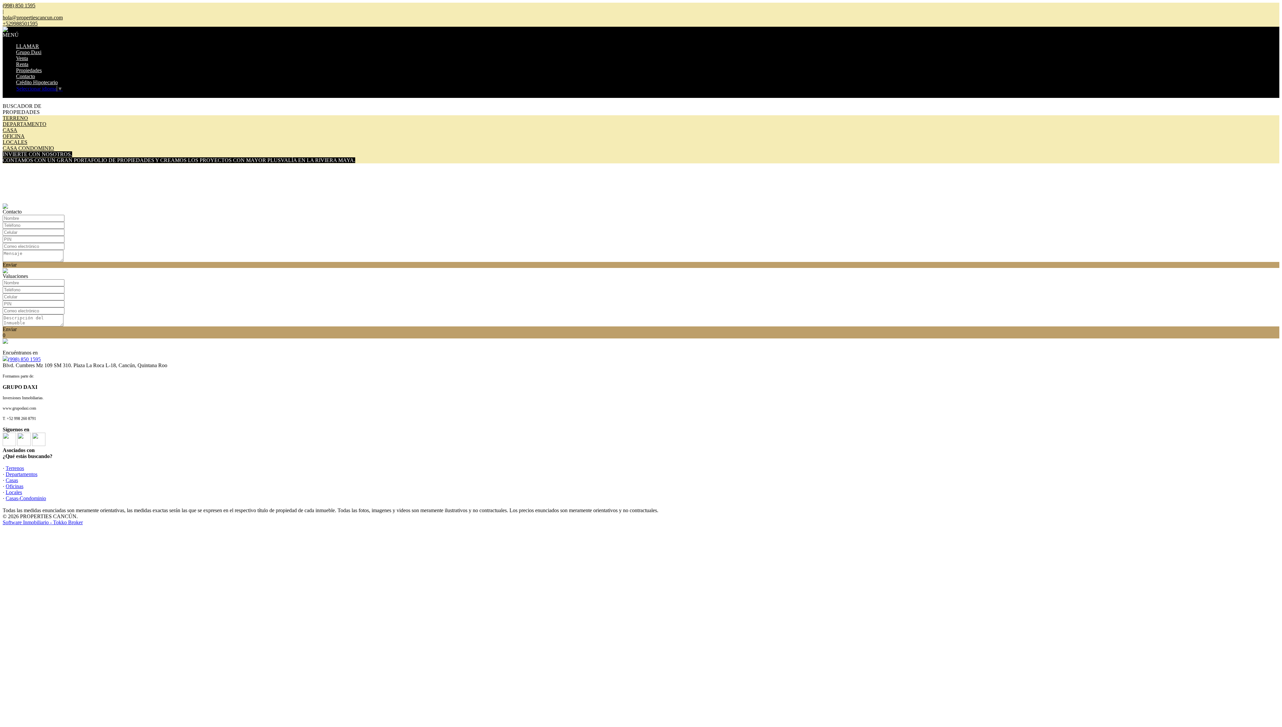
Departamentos (21, 474)
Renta (22, 64)
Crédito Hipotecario (37, 82)
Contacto (25, 76)
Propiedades (29, 70)
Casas (12, 480)
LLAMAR (27, 46)
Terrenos (15, 468)
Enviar (10, 265)
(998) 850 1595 (24, 359)
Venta (22, 58)
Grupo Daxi (28, 52)
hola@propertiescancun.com (33, 17)
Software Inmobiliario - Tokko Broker (43, 522)
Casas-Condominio (26, 498)
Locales (14, 492)
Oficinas (14, 486)
